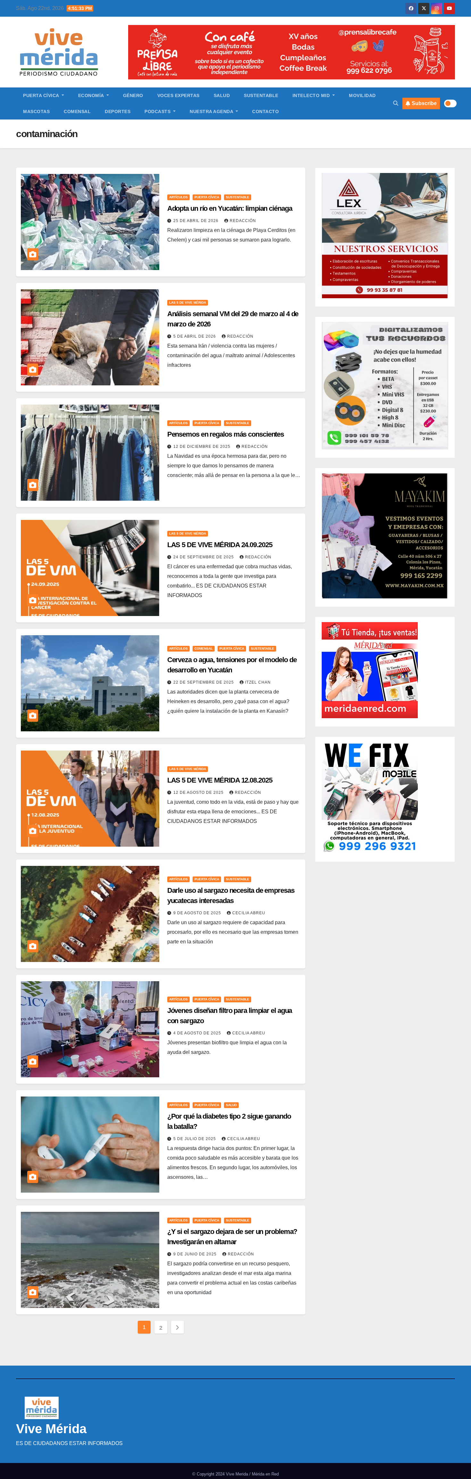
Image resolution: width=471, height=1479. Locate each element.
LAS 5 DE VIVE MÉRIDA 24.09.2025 (219, 545)
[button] (395, 103)
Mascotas (36, 111)
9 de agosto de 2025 (197, 913)
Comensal (77, 111)
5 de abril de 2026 (195, 336)
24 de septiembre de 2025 (204, 557)
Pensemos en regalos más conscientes (225, 434)
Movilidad (362, 95)
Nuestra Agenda (212, 111)
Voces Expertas (178, 95)
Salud (222, 95)
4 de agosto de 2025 (197, 1033)
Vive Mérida (51, 1429)
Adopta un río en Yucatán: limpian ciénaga (229, 208)
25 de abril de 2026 (196, 220)
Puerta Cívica (41, 95)
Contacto (265, 111)
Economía (91, 95)
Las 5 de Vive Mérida (187, 302)
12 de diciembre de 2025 (202, 446)
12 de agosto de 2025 (199, 792)
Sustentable (261, 95)
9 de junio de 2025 (195, 1254)
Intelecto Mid (312, 95)
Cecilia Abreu (248, 913)
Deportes (117, 111)
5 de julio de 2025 (195, 1139)
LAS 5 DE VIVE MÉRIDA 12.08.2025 (219, 780)
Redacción (243, 220)
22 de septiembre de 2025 (204, 682)
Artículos (178, 197)
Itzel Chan (258, 682)
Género (133, 95)
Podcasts (158, 111)
